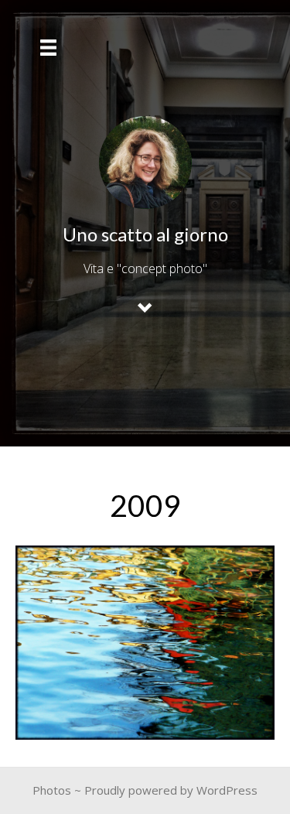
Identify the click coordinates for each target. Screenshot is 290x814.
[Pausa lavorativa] (145, 643)
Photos (51, 790)
